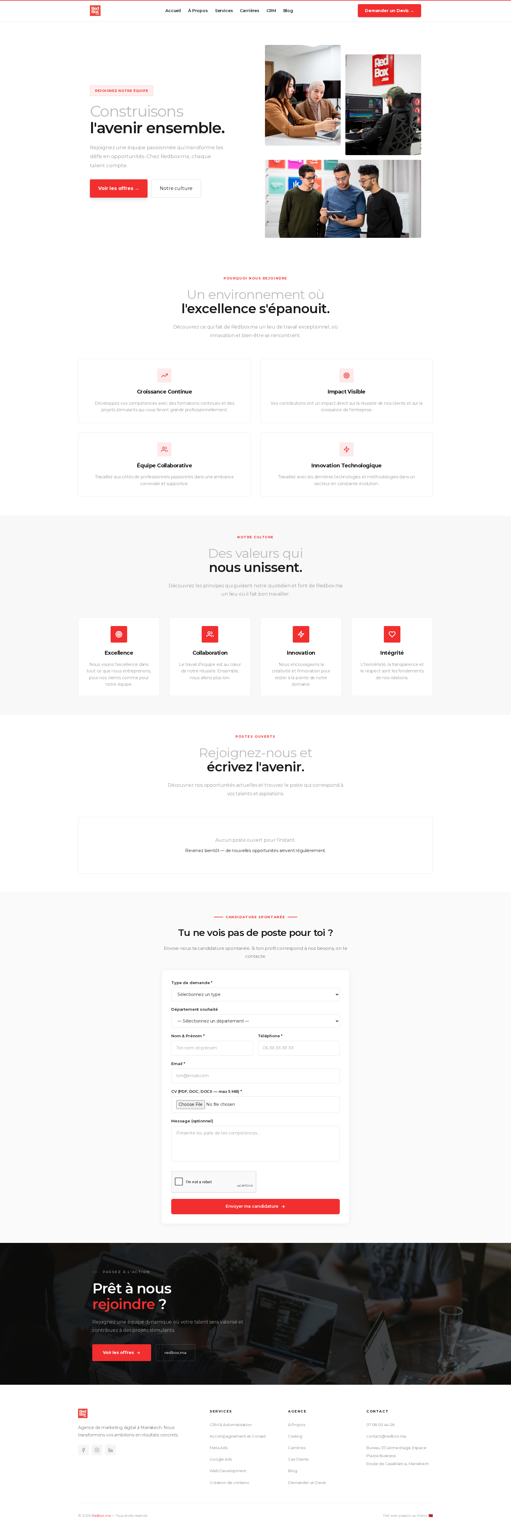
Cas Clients (298, 1459)
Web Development (228, 1471)
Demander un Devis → (389, 10)
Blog (288, 10)
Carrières (249, 10)
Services (224, 10)
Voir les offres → (118, 188)
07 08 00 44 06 (380, 1424)
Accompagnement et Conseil (238, 1436)
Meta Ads (218, 1447)
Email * (178, 1063)
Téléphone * (270, 1035)
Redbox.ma (101, 1515)
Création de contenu (229, 1482)
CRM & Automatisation (231, 1424)
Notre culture (176, 188)
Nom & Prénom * (188, 1035)
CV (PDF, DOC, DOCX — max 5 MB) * (206, 1091)
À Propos (198, 10)
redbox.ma (175, 1352)
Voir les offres (118, 1352)
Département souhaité (194, 1009)
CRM (271, 10)
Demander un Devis (307, 1482)
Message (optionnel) (192, 1121)
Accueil (173, 10)
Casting (295, 1436)
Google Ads (221, 1459)
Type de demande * (191, 982)
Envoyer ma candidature (252, 1206)
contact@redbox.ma (386, 1436)
